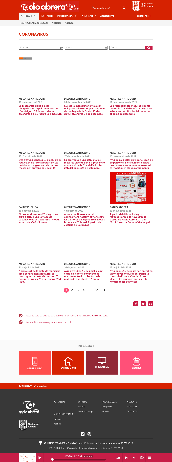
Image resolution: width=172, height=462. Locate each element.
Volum (118, 457)
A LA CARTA (132, 402)
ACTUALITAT (25, 386)
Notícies (57, 419)
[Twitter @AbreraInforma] (82, 434)
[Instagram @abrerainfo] (89, 434)
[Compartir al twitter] (143, 303)
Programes (107, 407)
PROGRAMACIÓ (109, 402)
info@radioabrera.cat (91, 448)
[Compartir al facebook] (135, 303)
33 (96, 290)
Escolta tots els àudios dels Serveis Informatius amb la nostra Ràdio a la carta (67, 315)
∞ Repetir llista (141, 457)
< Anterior (126, 457)
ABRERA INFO (34, 368)
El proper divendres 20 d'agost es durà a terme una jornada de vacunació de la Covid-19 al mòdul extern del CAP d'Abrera (39, 218)
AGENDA (136, 368)
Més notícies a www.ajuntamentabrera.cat (48, 322)
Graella (105, 411)
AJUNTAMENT (68, 368)
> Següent (134, 457)
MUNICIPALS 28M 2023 (64, 414)
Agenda (57, 424)
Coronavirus (40, 386)
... (90, 290)
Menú (149, 457)
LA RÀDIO (82, 402)
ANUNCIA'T (132, 407)
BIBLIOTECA (102, 367)
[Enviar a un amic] (150, 303)
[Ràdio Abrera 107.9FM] (49, 6)
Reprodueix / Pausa (39, 457)
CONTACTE (132, 412)
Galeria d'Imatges (86, 411)
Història (81, 407)
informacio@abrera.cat (100, 443)
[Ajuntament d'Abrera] (142, 6)
